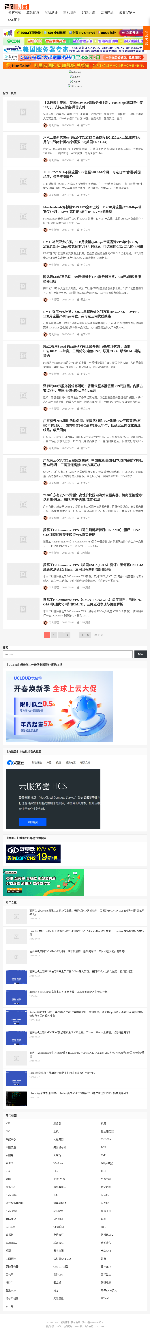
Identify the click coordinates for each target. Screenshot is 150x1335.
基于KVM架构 (109, 1290)
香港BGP (11, 1290)
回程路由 (106, 1274)
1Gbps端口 (11, 1242)
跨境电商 (106, 1282)
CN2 (8, 1131)
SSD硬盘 (58, 1211)
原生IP (9, 1163)
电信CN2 (106, 1250)
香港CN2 (11, 1187)
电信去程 (58, 1234)
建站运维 (88, 12)
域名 (56, 1290)
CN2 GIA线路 (61, 1266)
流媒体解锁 (59, 1203)
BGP (103, 1147)
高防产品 (107, 12)
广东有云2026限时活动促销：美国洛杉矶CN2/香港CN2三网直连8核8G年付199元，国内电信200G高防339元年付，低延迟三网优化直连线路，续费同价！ (92, 425)
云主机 (57, 1282)
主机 (56, 1131)
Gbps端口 (58, 1227)
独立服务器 (107, 1131)
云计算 (9, 1306)
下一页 (85, 635)
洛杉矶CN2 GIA (62, 1258)
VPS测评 (51, 12)
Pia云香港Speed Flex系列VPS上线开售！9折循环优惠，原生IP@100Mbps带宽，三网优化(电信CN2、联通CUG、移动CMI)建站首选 (92, 351)
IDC (55, 1195)
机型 (8, 1250)
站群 (103, 1258)
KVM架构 (11, 1211)
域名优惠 (33, 12)
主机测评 (69, 12)
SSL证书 (14, 20)
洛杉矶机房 (12, 1298)
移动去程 (106, 1242)
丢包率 (9, 1274)
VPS (8, 1123)
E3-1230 (10, 1227)
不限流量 (11, 1147)
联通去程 (58, 1242)
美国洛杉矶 (59, 1147)
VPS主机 (106, 1179)
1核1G (9, 1282)
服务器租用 (59, 1187)
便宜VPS (14, 12)
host (8, 1171)
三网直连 (11, 1258)
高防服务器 (12, 1266)
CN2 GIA (106, 1139)
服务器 (57, 1123)
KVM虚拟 (11, 1195)
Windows (58, 1163)
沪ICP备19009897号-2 (92, 1322)
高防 (8, 1179)
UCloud (105, 1298)
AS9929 (105, 1203)
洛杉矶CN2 (107, 1234)
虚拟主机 (106, 1211)
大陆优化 (11, 1219)
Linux (56, 1171)
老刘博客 (16, 7)
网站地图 (75, 1322)
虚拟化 (9, 1234)
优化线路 (106, 1187)
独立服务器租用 (15, 1203)
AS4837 (105, 1195)
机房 (103, 1123)
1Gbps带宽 (107, 1163)
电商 (103, 1219)
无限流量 (58, 1298)
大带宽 (57, 1155)
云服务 (9, 1155)
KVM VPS (59, 1179)
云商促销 (125, 12)
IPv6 (103, 1171)
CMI (103, 1155)
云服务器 (58, 1139)
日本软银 (58, 1250)
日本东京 (106, 1266)
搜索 (5, 647)
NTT (103, 1227)
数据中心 (11, 1139)
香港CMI (58, 1274)
